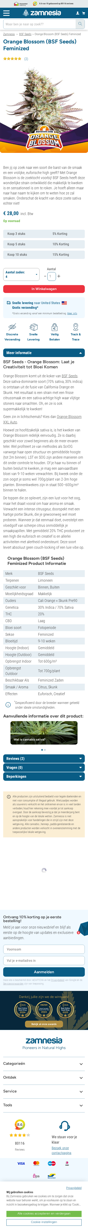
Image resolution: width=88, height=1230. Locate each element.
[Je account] (77, 12)
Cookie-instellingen (44, 1222)
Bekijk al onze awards (44, 1024)
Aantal (51, 269)
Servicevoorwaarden (13, 983)
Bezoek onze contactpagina (61, 1150)
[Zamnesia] (42, 13)
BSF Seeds (70, 376)
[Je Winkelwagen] (83, 12)
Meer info (72, 313)
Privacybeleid (57, 980)
